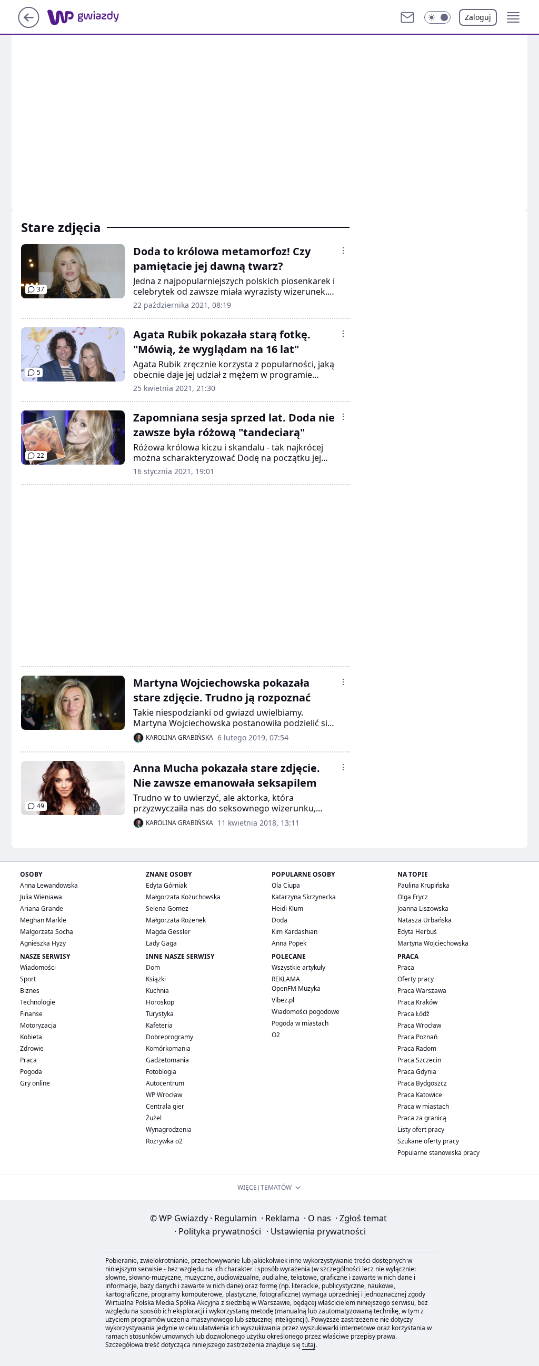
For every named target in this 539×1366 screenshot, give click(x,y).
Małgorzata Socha (46, 931)
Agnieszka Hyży (43, 943)
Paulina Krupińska (423, 885)
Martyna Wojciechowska (432, 943)
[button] (437, 17)
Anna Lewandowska (49, 885)
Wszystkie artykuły (298, 967)
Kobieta (31, 1036)
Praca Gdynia (416, 1071)
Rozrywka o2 (164, 1141)
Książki (156, 979)
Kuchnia (157, 990)
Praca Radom (416, 1048)
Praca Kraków (417, 1002)
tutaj (308, 1344)
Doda (279, 920)
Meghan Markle (43, 920)
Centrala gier (165, 1106)
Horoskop (160, 1002)
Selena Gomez (167, 908)
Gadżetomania (167, 1060)
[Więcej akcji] (343, 250)
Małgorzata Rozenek (176, 920)
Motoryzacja (38, 1025)
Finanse (31, 1013)
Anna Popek (289, 943)
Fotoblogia (161, 1071)
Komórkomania (168, 1048)
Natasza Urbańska (424, 920)
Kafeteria (159, 1025)
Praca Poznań (417, 1036)
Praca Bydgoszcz (422, 1083)
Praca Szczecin (419, 1060)
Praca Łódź (413, 1013)
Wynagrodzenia (169, 1129)
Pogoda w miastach (300, 1023)
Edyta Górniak (166, 885)
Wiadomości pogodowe (306, 1011)
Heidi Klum (287, 908)
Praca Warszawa (421, 990)
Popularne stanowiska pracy (438, 1152)
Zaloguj (478, 17)
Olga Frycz (412, 896)
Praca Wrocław (419, 1025)
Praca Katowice (419, 1094)
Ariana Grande (41, 908)
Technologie (37, 1002)
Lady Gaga (161, 943)
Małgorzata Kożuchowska (183, 896)
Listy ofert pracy (420, 1129)
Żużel (154, 1117)
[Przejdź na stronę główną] (28, 25)
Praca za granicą (421, 1117)
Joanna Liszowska (422, 908)
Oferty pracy (415, 979)
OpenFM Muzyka (296, 988)
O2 (276, 1034)
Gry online (35, 1083)
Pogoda (31, 1071)
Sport (28, 979)
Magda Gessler (168, 931)
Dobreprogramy (169, 1036)
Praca (28, 1060)
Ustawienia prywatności (316, 1231)
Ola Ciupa (286, 885)
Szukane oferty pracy (428, 1141)
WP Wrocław (164, 1094)
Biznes (29, 990)
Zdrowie (32, 1048)
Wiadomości (38, 967)
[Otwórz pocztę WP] (407, 17)
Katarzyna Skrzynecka (304, 896)
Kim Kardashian (294, 931)
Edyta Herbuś (417, 931)
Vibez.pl (283, 1000)
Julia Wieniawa (41, 896)
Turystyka (160, 1013)
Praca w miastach (423, 1106)
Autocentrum (165, 1083)
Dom (153, 967)
